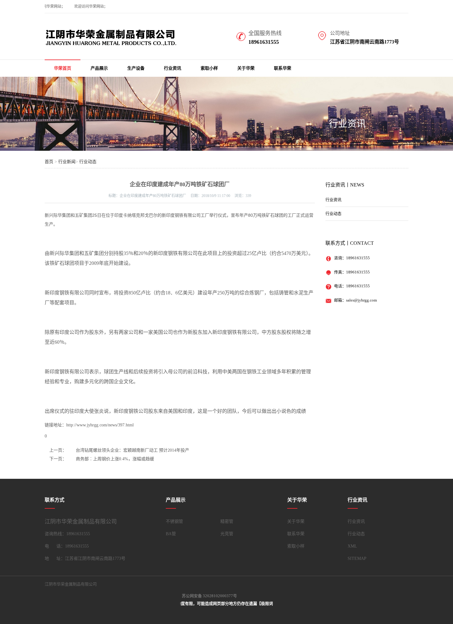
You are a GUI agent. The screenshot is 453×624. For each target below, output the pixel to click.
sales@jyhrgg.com (361, 300)
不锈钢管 (174, 521)
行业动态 (87, 161)
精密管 (226, 521)
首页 (49, 161)
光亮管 (226, 534)
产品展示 (99, 68)
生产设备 (136, 68)
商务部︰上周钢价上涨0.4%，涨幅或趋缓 (115, 459)
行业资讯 (172, 68)
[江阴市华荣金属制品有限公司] (121, 44)
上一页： (58, 450)
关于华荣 (246, 68)
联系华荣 (282, 68)
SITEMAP (357, 558)
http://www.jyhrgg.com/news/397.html (100, 425)
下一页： (58, 459)
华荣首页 (62, 68)
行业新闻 (67, 161)
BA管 (171, 534)
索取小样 (209, 68)
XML (352, 546)
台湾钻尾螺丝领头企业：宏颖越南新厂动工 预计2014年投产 (132, 450)
